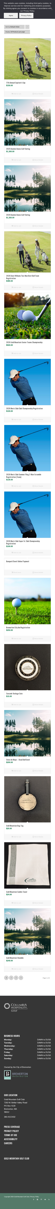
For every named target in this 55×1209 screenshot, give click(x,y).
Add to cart (17, 94)
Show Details (38, 94)
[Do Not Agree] (52, 9)
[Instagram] (37, 1199)
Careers (8, 1143)
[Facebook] (34, 1199)
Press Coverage (12, 1126)
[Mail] (45, 1199)
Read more (17, 572)
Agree (11, 15)
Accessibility (11, 1139)
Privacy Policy (11, 1131)
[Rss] (49, 1199)
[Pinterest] (41, 1199)
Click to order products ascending (27, 27)
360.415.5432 (9, 1117)
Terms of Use (10, 1135)
